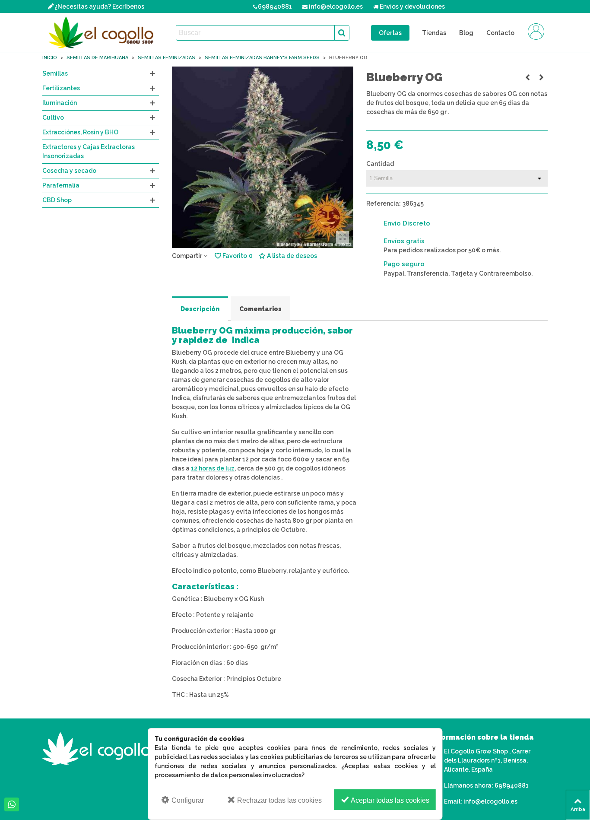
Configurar (187, 800)
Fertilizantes (61, 88)
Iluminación (59, 102)
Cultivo (53, 117)
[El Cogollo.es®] (102, 33)
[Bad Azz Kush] (541, 77)
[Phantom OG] (527, 77)
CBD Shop (57, 200)
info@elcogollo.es (490, 801)
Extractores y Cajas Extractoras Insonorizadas (88, 151)
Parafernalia (60, 185)
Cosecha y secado (69, 170)
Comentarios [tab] (260, 308)
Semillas (55, 73)
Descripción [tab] (200, 308)
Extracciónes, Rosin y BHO (80, 132)
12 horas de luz (213, 468)
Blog (466, 32)
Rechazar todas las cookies (278, 800)
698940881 (512, 785)
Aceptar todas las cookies (389, 800)
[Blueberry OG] (342, 237)
